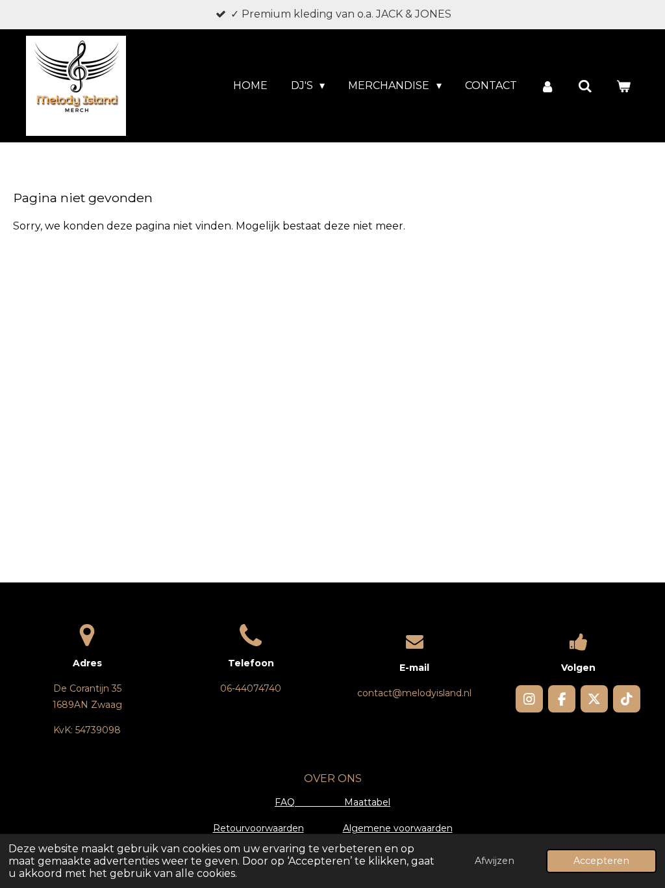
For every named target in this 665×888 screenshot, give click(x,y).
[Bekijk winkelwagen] (623, 86)
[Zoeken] (585, 86)
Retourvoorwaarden (258, 828)
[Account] (547, 86)
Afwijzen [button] (494, 861)
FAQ (309, 802)
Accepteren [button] (601, 861)
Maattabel (367, 802)
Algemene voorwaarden (398, 828)
